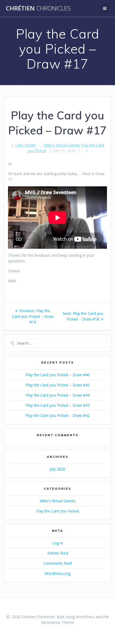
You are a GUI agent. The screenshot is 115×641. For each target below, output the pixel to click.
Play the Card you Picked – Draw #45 (57, 384)
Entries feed (57, 553)
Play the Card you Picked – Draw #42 (57, 415)
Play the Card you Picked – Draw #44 (57, 395)
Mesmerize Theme (57, 622)
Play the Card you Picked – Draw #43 (57, 405)
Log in (57, 542)
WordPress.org (57, 573)
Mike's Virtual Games (62, 145)
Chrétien (38, 8)
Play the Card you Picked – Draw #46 (57, 374)
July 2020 (57, 469)
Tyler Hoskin (25, 145)
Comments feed (58, 563)
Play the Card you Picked (57, 511)
